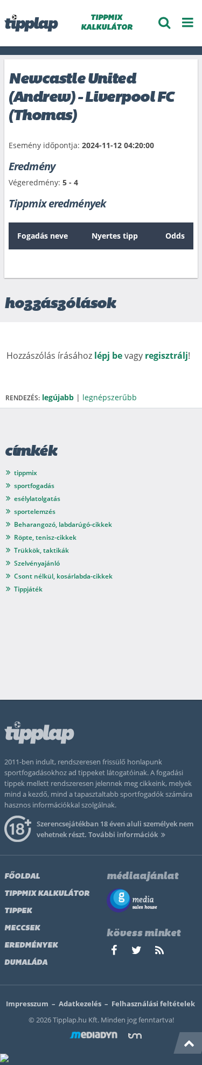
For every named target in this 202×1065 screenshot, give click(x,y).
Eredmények (31, 946)
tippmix (25, 472)
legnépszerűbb (109, 397)
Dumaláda (25, 963)
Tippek (18, 911)
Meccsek (22, 928)
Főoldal (22, 877)
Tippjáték (28, 589)
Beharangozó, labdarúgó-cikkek (63, 524)
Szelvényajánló (37, 563)
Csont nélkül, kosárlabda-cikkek (63, 576)
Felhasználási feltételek (153, 1003)
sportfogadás (34, 485)
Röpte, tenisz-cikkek (45, 537)
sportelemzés (34, 511)
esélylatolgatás (37, 498)
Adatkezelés (80, 1003)
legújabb (58, 397)
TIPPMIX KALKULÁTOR (107, 23)
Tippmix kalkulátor (46, 894)
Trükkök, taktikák (41, 550)
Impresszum (27, 1003)
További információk (123, 834)
